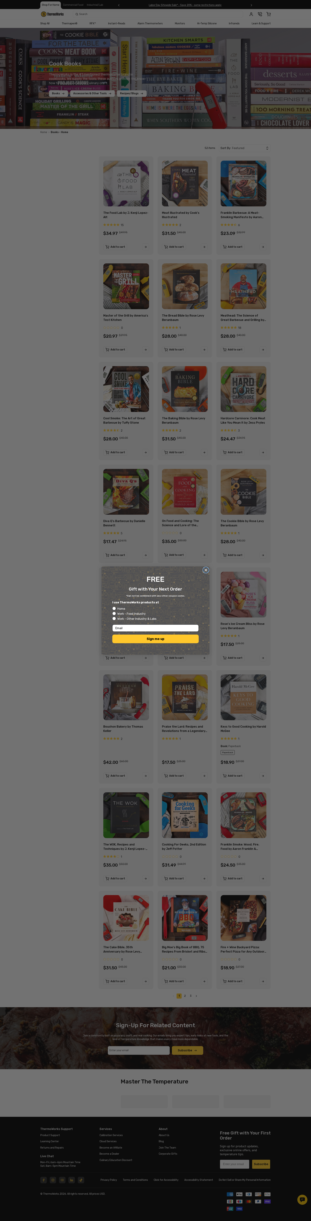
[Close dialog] (206, 570)
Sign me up (155, 639)
